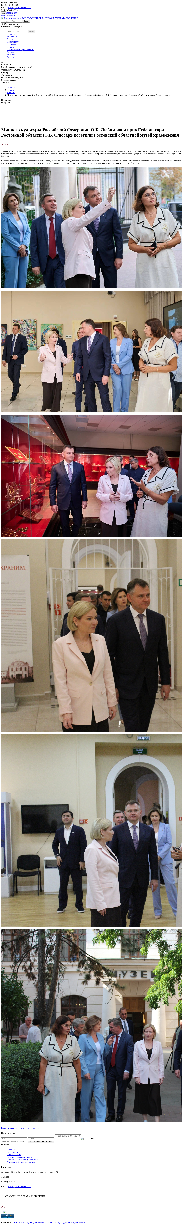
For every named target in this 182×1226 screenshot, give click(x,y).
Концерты (12, 112)
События (11, 47)
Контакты (11, 54)
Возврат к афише (9, 1128)
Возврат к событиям (29, 1128)
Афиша (10, 52)
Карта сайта (12, 1152)
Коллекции (12, 36)
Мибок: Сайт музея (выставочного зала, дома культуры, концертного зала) (50, 1222)
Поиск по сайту (14, 1154)
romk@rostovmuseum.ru (19, 7)
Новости (11, 92)
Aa (3, 13)
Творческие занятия (16, 123)
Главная (11, 34)
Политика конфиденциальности (22, 1159)
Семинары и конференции (20, 120)
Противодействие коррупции (21, 1162)
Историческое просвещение (20, 49)
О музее (11, 39)
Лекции (10, 115)
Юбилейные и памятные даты (21, 107)
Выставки (11, 44)
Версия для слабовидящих (19, 1157)
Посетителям (13, 42)
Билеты (10, 57)
